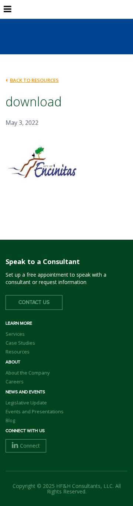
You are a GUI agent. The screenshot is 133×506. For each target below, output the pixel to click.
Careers (15, 381)
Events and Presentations (35, 411)
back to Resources (34, 80)
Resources (18, 351)
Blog (10, 420)
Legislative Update (26, 402)
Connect (30, 445)
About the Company (28, 372)
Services (15, 334)
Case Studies (20, 342)
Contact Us (34, 302)
